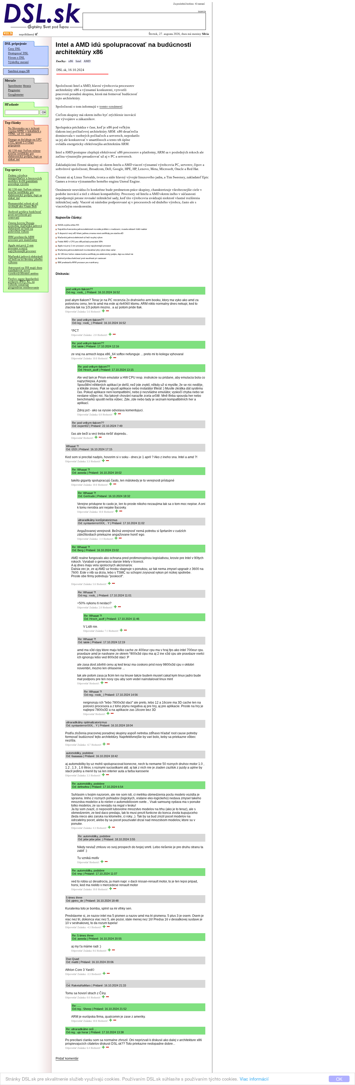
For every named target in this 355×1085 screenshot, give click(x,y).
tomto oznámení (111, 106)
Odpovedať (71, 311)
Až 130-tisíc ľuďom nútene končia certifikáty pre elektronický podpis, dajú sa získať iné (25, 155)
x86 (70, 61)
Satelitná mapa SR (19, 71)
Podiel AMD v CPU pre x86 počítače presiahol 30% (80, 242)
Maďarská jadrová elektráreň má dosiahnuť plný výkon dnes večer (87, 250)
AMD (87, 61)
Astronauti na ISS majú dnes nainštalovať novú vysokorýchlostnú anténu (25, 270)
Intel (78, 61)
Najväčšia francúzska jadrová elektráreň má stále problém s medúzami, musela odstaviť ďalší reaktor (102, 229)
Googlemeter (16, 94)
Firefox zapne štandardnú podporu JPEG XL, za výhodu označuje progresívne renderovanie (23, 283)
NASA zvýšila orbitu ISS (68, 225)
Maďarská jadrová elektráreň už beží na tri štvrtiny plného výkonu (25, 259)
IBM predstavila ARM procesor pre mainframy (22, 238)
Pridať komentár (67, 1058)
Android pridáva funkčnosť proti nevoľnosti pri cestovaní (24, 214)
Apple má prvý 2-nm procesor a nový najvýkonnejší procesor (22, 248)
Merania (27, 86)
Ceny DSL (14, 48)
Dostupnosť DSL (18, 53)
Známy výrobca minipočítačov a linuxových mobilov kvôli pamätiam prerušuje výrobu (25, 179)
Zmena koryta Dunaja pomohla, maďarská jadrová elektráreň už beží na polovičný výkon (25, 227)
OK (339, 1079)
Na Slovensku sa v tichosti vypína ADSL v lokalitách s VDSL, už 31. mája (24, 131)
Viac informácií (254, 1078)
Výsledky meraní (18, 62)
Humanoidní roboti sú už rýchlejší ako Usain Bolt (23, 205)
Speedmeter (15, 85)
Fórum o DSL (16, 57)
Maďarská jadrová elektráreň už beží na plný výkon (80, 237)
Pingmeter (14, 90)
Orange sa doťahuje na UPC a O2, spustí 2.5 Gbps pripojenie (25, 142)
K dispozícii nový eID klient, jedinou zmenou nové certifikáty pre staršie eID (90, 233)
